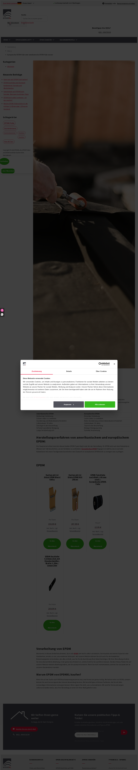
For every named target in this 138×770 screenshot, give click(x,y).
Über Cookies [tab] (101, 371)
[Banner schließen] (114, 364)
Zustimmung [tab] (37, 371)
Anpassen (67, 404)
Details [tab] (69, 371)
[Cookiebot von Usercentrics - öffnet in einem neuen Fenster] (100, 364)
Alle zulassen (100, 404)
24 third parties (40, 397)
